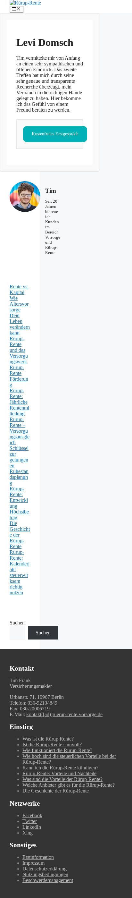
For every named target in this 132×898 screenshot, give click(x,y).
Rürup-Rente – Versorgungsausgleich (19, 431)
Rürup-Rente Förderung (19, 376)
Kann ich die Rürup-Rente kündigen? (60, 767)
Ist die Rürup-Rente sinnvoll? (52, 744)
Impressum (33, 863)
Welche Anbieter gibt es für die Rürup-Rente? (68, 785)
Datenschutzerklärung (44, 868)
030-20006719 (35, 708)
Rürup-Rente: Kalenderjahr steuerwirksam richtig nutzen (19, 572)
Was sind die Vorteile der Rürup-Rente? (62, 779)
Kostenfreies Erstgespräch (55, 133)
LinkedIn (31, 827)
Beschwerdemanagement (47, 880)
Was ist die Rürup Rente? (48, 738)
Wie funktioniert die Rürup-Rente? (57, 750)
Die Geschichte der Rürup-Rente (55, 790)
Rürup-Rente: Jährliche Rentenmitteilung (19, 402)
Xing (27, 832)
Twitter (29, 821)
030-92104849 (42, 703)
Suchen (17, 622)
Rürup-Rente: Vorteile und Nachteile (59, 773)
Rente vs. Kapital (19, 289)
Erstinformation (38, 857)
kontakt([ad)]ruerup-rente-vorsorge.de (64, 714)
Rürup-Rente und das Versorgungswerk (19, 350)
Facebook (32, 815)
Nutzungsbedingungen (45, 874)
